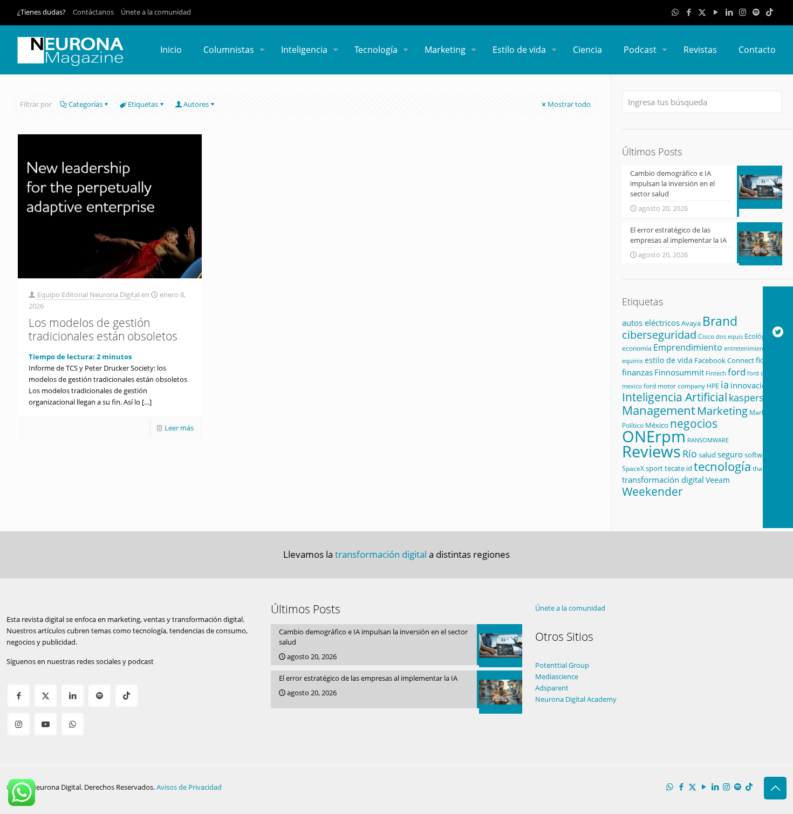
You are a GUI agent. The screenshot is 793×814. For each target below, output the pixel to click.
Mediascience (556, 676)
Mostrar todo (569, 104)
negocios (693, 423)
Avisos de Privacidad (189, 787)
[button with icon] (18, 695)
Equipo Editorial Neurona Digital (88, 294)
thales (762, 468)
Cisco (706, 336)
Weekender (652, 491)
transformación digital (663, 479)
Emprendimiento (687, 347)
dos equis (729, 336)
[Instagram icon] (743, 11)
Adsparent (552, 688)
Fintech (716, 373)
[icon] (756, 11)
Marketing (722, 410)
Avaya (691, 323)
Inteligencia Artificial (674, 397)
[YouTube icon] (716, 11)
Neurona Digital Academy (576, 699)
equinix (632, 361)
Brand (719, 321)
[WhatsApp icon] (675, 11)
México (656, 425)
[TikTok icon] (769, 11)
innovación (750, 385)
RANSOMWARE (708, 440)
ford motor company (674, 386)
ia (725, 384)
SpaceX (633, 468)
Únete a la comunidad (156, 12)
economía (637, 348)
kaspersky (751, 397)
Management (658, 410)
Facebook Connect (724, 360)
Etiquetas (143, 104)
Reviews (651, 451)
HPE (713, 385)
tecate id (678, 468)
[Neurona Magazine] (70, 49)
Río (689, 453)
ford (737, 372)
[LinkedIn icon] (729, 11)
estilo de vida (669, 360)
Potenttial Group (562, 665)
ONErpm (654, 436)
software (758, 455)
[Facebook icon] (689, 11)
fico (762, 360)
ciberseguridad (659, 334)
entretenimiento (746, 348)
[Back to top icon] (775, 788)
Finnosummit (679, 372)
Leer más (179, 428)
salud (707, 455)
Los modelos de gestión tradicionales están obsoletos (103, 329)
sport (654, 468)
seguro (730, 454)
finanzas (637, 372)
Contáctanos (93, 12)
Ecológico (759, 336)
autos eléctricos (651, 322)
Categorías (85, 104)
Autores (196, 104)
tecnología (722, 466)
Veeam (718, 480)
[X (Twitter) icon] (702, 11)
